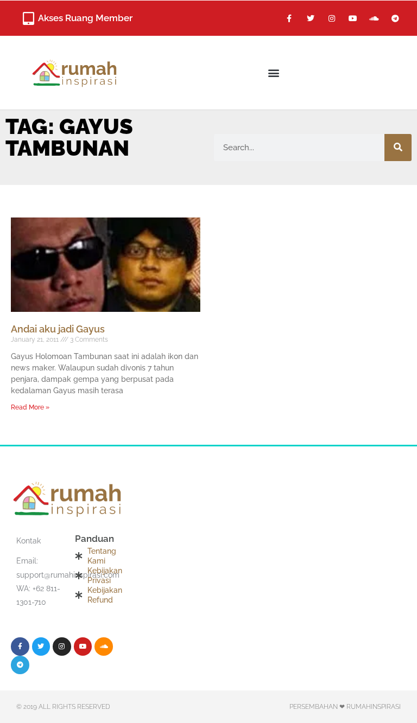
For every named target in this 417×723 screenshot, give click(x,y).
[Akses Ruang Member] (28, 18)
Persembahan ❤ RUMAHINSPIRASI (345, 707)
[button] (274, 72)
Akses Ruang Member (85, 17)
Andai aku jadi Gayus (58, 329)
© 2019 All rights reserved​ (63, 707)
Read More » (30, 407)
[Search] (398, 147)
